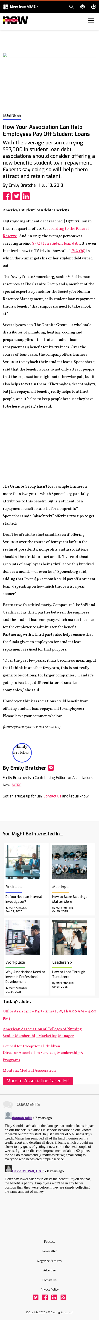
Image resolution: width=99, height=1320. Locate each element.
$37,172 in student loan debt (56, 243)
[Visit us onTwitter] (35, 1297)
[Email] (51, 768)
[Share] (7, 196)
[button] (20, 7)
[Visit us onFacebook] (45, 1297)
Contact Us (49, 1280)
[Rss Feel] (63, 1297)
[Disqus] (49, 1168)
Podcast (49, 1242)
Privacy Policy (49, 1290)
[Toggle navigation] (5, 29)
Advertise (49, 1270)
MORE (16, 785)
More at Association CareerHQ (38, 1081)
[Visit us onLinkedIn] (54, 1297)
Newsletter (49, 1251)
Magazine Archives (49, 1261)
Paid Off (77, 251)
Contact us (52, 796)
